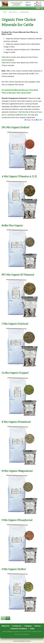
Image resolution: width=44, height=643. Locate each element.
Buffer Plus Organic (12, 225)
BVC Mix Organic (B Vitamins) (18, 274)
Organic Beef (24, 12)
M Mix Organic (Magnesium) (17, 470)
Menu (38, 8)
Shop (5, 12)
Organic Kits (13, 84)
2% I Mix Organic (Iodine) (15, 127)
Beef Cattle (13, 12)
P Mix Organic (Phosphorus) (17, 520)
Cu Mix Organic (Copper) (15, 372)
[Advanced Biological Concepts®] (22, 4)
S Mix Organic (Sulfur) (14, 569)
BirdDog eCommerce (25, 641)
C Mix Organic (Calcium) (15, 323)
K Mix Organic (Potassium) (16, 421)
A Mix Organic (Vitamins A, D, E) (19, 176)
